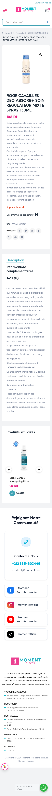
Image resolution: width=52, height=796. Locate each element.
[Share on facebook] (19, 230)
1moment (26, 758)
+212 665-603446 (26, 563)
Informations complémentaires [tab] (19, 269)
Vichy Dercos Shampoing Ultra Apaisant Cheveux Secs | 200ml (23, 479)
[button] (41, 55)
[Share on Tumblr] (38, 230)
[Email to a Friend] (21, 237)
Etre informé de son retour (20, 214)
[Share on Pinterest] (15, 237)
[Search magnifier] (47, 22)
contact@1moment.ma (26, 570)
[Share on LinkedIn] (32, 230)
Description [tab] (15, 260)
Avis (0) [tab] (12, 278)
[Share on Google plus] (9, 237)
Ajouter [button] (20, 493)
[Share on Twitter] (26, 230)
